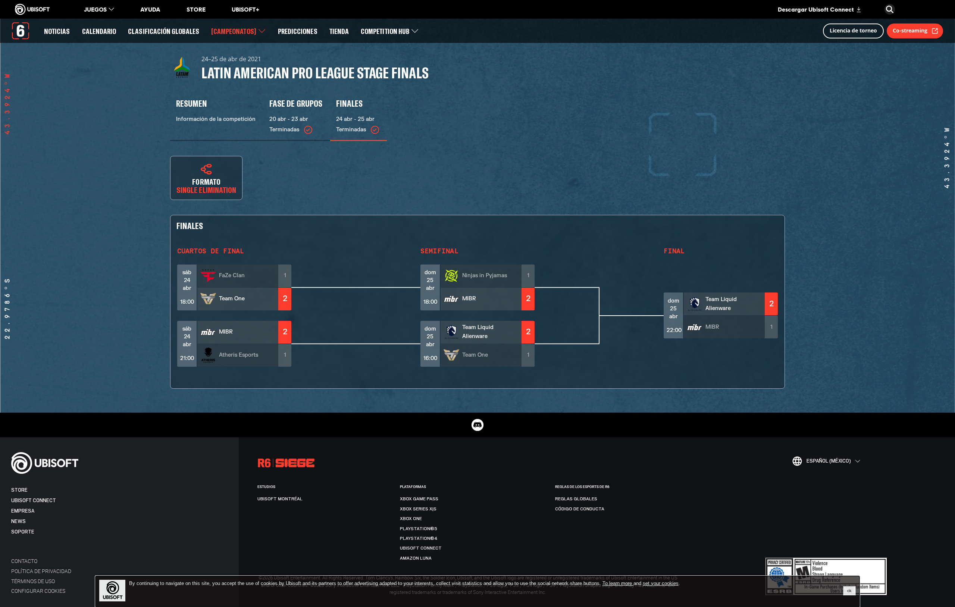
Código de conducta (579, 508)
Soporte (22, 532)
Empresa (22, 511)
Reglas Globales (576, 498)
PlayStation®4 (419, 538)
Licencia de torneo (853, 30)
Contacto (24, 560)
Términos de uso (33, 581)
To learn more (617, 583)
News (18, 521)
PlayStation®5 (418, 528)
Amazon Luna (416, 558)
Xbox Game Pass (419, 498)
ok (849, 590)
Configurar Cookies (38, 590)
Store (19, 490)
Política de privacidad (41, 571)
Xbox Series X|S (418, 508)
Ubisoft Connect (33, 500)
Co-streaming (910, 30)
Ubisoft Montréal (280, 498)
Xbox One (411, 518)
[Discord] (477, 424)
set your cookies (661, 583)
